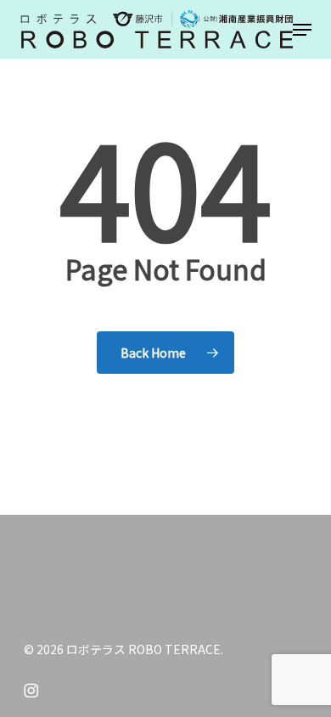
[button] (302, 29)
